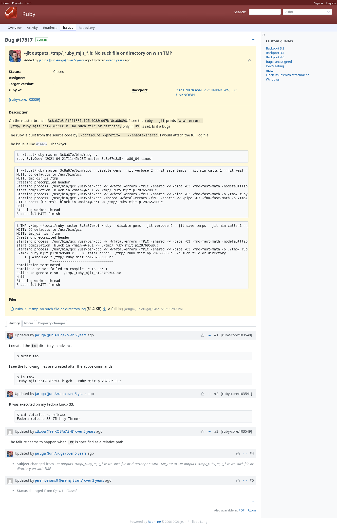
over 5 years (75, 60)
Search (239, 12)
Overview (14, 27)
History (14, 323)
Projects (17, 3)
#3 (216, 431)
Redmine (154, 522)
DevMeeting (275, 66)
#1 (216, 335)
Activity (32, 27)
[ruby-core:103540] (236, 335)
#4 (252, 453)
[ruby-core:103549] (236, 431)
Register (331, 3)
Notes (28, 323)
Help (28, 3)
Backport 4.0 (275, 57)
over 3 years (115, 60)
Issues (68, 27)
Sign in (318, 3)
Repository (87, 27)
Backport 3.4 (275, 52)
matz (269, 70)
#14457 (41, 144)
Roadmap (50, 27)
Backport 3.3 (275, 48)
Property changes (51, 323)
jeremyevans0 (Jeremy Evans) (59, 480)
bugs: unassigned (279, 61)
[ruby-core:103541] (236, 393)
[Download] (104, 309)
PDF (241, 510)
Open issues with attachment (287, 75)
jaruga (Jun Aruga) (52, 60)
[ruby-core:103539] (24, 99)
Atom (252, 510)
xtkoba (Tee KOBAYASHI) (54, 431)
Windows (273, 79)
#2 (216, 393)
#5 (252, 480)
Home (5, 3)
